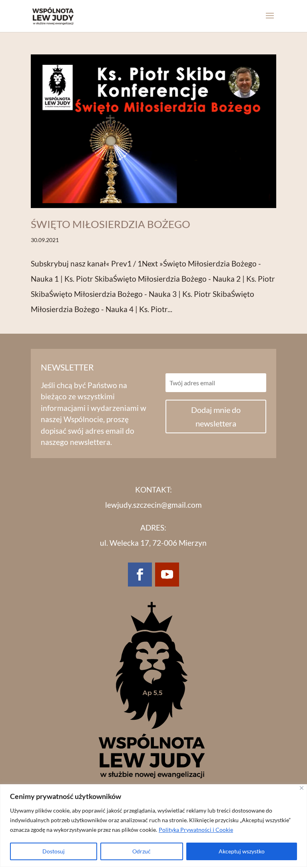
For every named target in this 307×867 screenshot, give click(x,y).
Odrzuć (141, 851)
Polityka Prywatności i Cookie (196, 829)
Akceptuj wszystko (242, 851)
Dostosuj (53, 851)
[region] (153, 825)
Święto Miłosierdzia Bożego (110, 224)
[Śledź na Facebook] (140, 575)
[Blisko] (301, 788)
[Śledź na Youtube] (167, 575)
